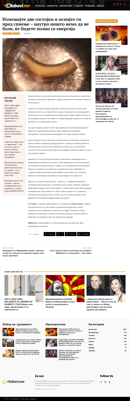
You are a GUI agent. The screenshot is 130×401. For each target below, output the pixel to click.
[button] (125, 4)
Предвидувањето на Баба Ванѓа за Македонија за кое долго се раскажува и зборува (13, 131)
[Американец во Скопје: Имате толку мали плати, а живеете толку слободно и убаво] (8, 343)
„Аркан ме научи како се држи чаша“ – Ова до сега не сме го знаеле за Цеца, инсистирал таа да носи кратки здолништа (13, 149)
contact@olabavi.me (49, 389)
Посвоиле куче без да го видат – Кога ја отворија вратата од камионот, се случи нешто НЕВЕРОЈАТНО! (14, 185)
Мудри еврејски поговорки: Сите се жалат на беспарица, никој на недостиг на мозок (28, 352)
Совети (16, 33)
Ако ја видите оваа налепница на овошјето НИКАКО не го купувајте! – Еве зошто (70, 251)
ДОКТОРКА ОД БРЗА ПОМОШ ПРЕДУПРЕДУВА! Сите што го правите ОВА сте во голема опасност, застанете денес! (107, 78)
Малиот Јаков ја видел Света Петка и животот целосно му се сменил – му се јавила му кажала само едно (14, 168)
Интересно (7, 33)
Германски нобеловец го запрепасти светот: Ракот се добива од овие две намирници (107, 47)
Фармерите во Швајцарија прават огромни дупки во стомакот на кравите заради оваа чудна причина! (23, 253)
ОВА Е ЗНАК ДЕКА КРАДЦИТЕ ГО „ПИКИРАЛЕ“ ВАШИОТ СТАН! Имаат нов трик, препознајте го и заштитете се (12, 113)
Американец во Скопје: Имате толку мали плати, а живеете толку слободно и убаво (28, 341)
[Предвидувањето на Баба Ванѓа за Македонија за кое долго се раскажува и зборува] (65, 288)
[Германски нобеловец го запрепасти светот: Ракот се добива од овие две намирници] (111, 35)
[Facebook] (114, 4)
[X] (120, 4)
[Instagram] (117, 4)
